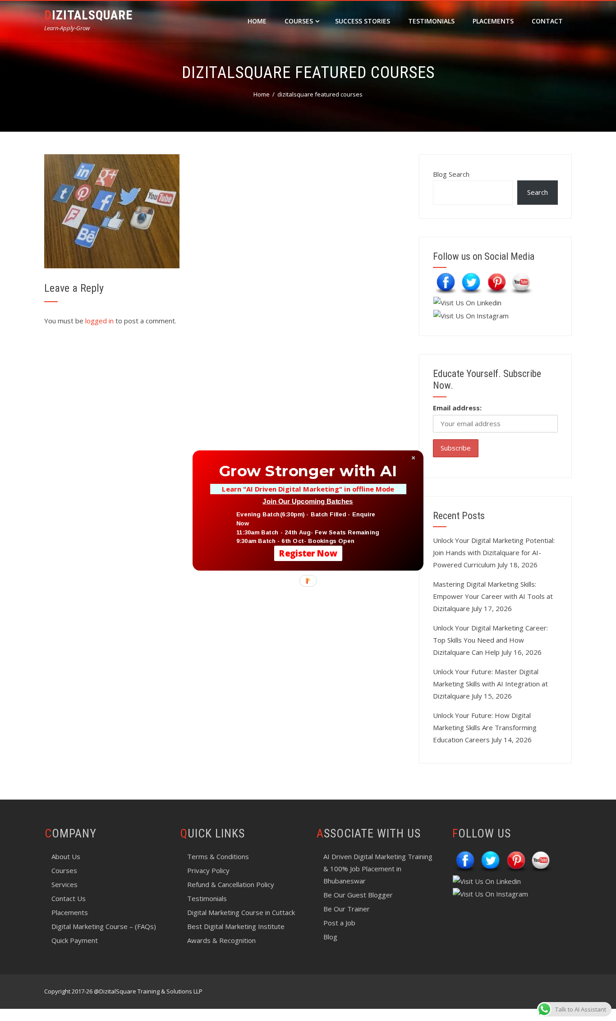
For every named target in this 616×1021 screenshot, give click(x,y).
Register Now (308, 553)
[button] (308, 471)
